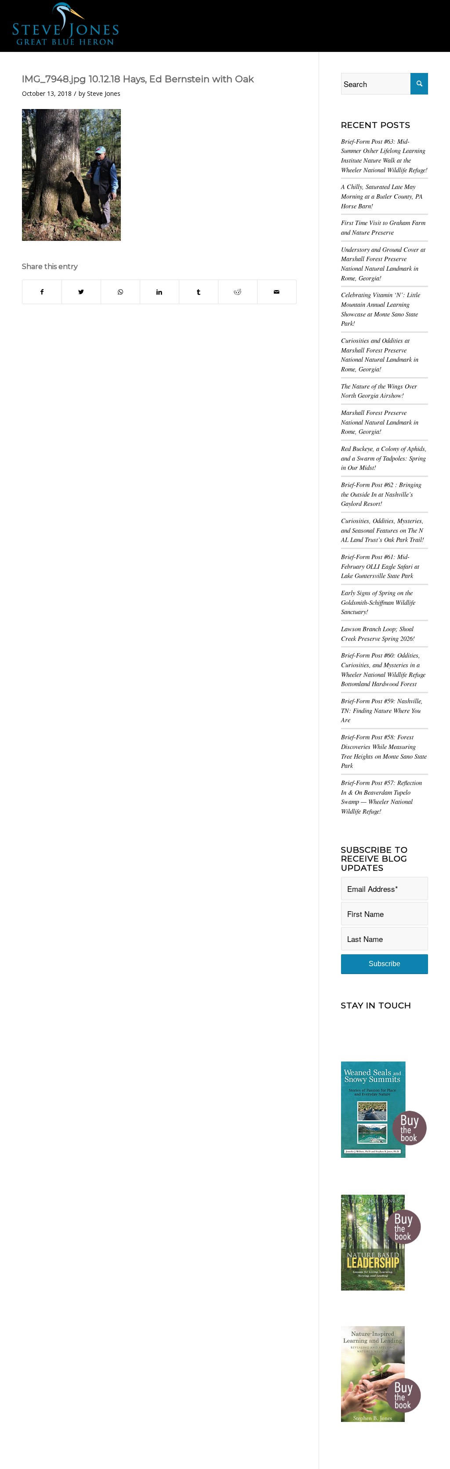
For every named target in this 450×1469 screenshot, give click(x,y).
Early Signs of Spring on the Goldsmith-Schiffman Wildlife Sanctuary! (378, 602)
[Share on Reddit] (237, 292)
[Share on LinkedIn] (159, 292)
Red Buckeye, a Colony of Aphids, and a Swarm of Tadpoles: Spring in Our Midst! (384, 458)
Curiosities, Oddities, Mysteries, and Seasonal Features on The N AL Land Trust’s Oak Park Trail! (382, 530)
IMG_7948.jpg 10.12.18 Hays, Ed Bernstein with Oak (138, 78)
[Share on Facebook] (42, 292)
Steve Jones (103, 93)
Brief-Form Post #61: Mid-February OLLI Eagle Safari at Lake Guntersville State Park (380, 566)
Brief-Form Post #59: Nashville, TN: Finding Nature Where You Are (382, 710)
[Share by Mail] (277, 292)
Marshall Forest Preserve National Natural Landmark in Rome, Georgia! (379, 422)
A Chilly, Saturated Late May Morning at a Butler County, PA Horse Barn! (382, 196)
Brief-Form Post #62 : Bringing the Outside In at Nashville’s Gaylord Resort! (381, 494)
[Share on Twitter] (81, 292)
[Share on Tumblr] (198, 292)
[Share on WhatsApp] (120, 292)
